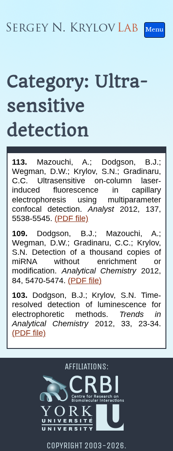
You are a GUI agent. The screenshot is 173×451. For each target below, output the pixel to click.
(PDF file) (71, 218)
